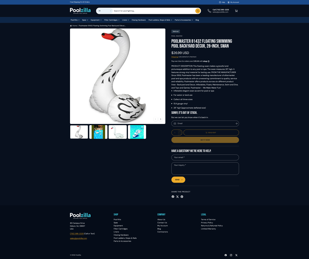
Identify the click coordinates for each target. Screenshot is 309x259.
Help (223, 2)
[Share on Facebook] (173, 196)
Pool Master (177, 36)
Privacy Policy (207, 222)
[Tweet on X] (177, 196)
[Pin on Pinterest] (181, 196)
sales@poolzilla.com (78, 238)
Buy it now (205, 140)
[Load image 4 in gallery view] (137, 132)
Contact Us (162, 222)
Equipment (95, 20)
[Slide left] (156, 119)
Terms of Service (208, 219)
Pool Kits (74, 20)
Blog (159, 229)
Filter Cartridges (110, 20)
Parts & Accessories (183, 20)
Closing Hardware (121, 235)
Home (74, 26)
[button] (236, 11)
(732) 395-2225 (77, 233)
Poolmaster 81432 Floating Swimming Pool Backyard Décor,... (102, 26)
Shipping (174, 57)
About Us (161, 219)
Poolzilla (78, 255)
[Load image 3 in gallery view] (118, 132)
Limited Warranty (208, 229)
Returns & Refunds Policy (212, 225)
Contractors (162, 232)
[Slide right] (160, 119)
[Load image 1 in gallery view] (79, 132)
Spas (84, 20)
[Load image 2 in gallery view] (98, 132)
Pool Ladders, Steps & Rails (159, 20)
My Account (234, 2)
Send (177, 180)
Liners (124, 20)
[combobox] (157, 11)
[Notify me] (236, 123)
